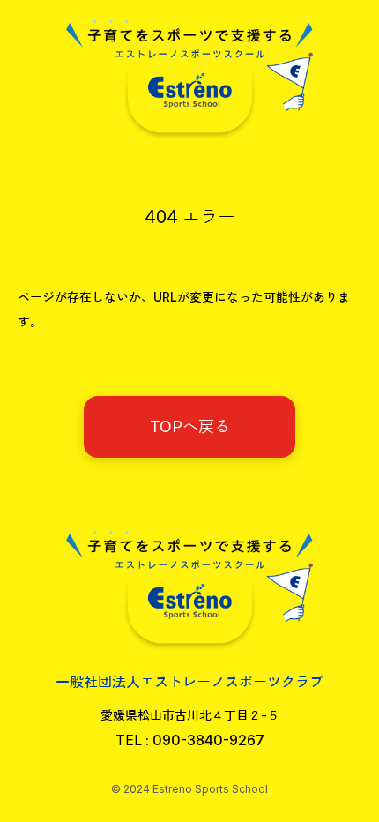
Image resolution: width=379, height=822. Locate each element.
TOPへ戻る (190, 426)
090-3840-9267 (208, 740)
